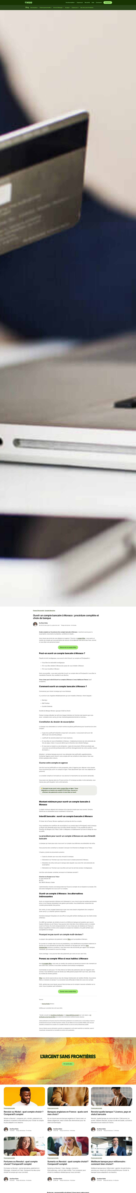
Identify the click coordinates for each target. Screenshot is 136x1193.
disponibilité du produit (72, 1015)
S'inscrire (107, 2)
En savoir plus (68, 1064)
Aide (93, 2)
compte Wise (81, 638)
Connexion (99, 2)
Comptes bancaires (50, 610)
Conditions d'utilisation (57, 1015)
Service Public (46, 1003)
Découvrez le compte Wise (68, 647)
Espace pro (80, 2)
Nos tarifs (87, 2)
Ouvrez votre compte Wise (68, 991)
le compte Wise (47, 963)
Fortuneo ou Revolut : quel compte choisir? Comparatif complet (21, 1162)
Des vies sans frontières (86, 7)
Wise (69, 939)
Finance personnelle (38, 610)
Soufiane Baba (43, 623)
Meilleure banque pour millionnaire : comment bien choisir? (108, 1162)
